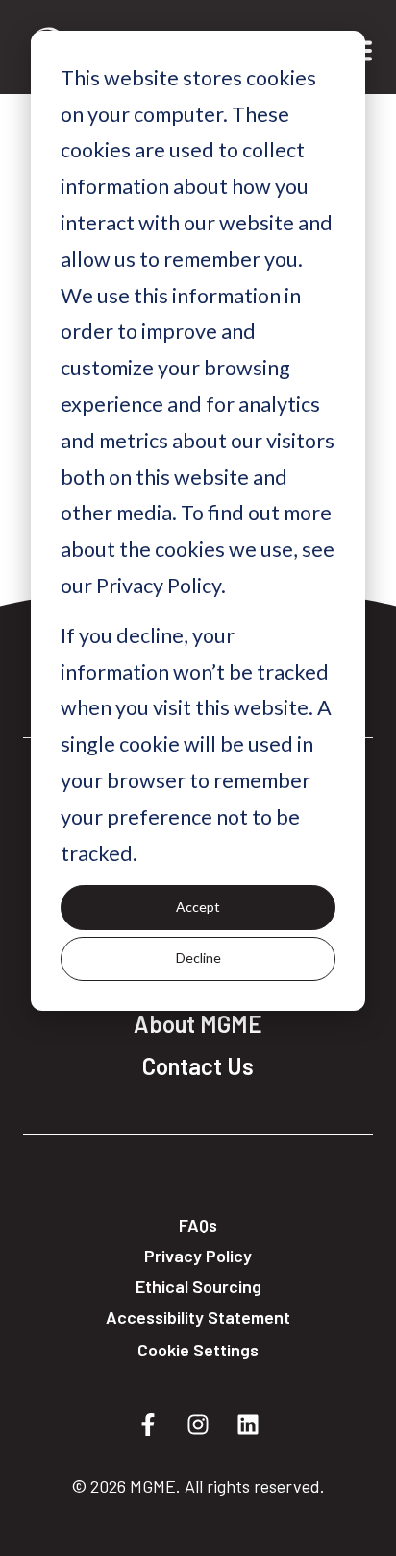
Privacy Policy (198, 1255)
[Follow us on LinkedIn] (248, 1424)
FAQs (198, 1224)
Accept (198, 906)
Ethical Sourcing (198, 1286)
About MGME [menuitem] (198, 1024)
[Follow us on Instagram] (198, 1424)
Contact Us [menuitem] (198, 1066)
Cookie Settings (198, 1349)
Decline (198, 957)
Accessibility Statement (198, 1317)
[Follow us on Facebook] (148, 1424)
